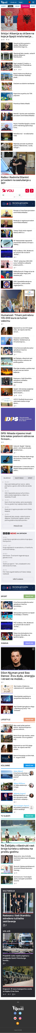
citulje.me (13, 2)
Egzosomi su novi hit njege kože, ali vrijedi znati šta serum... (22, 330)
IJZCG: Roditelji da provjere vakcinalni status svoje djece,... (23, 401)
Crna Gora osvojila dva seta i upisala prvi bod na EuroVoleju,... (23, 350)
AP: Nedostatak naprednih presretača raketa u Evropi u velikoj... (23, 242)
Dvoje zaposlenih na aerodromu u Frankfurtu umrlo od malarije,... (18, 548)
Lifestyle (5, 719)
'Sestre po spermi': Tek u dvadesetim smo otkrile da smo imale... (16, 565)
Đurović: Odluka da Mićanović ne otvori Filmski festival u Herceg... (24, 868)
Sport (4, 596)
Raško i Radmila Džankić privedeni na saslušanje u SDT (16, 180)
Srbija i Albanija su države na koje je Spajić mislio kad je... (17, 35)
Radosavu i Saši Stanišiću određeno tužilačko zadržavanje (22, 380)
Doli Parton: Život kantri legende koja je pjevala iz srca (16, 557)
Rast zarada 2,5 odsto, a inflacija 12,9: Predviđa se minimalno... (22, 65)
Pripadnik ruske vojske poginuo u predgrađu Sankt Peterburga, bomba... (16, 958)
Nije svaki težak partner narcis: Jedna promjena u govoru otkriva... (22, 727)
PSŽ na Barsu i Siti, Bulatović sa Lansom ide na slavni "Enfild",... (23, 253)
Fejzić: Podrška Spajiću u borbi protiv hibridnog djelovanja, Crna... (24, 125)
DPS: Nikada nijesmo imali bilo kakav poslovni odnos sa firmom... (17, 436)
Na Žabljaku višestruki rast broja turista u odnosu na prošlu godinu (22, 360)
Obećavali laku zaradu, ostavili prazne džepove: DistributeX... (24, 55)
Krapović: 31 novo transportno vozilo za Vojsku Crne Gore (17, 990)
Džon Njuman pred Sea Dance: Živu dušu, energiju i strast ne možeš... (18, 676)
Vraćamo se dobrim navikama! (24, 83)
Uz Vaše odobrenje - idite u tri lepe (22, 786)
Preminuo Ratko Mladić (21, 104)
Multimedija (9, 891)
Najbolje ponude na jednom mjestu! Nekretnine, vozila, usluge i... (23, 146)
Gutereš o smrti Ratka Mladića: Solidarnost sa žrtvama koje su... (21, 340)
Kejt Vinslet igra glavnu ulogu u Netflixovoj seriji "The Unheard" (24, 708)
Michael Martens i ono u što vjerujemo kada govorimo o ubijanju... (21, 797)
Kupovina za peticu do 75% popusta (22, 94)
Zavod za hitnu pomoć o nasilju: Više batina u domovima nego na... (21, 45)
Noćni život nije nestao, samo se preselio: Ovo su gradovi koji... (23, 737)
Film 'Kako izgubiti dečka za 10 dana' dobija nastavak (17, 573)
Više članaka (18, 579)
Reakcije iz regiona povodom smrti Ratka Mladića (23, 221)
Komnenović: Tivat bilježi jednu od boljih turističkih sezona (23, 879)
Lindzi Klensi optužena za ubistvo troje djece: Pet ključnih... (18, 540)
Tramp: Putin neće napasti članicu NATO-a (22, 232)
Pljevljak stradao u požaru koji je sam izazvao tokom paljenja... (24, 370)
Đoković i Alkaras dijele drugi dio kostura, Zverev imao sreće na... (23, 458)
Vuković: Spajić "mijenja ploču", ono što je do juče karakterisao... (22, 448)
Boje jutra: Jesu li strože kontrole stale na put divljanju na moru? (24, 858)
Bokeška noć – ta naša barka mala (23, 135)
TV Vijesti (5, 816)
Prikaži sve (18, 526)
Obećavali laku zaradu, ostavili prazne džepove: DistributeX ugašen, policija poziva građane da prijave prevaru (17, 518)
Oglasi (21, 2)
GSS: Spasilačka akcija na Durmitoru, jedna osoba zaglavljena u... (22, 283)
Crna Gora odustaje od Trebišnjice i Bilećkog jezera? (21, 775)
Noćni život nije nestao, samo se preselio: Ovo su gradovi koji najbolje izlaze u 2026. (18, 503)
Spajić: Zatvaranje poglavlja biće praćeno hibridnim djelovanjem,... (23, 391)
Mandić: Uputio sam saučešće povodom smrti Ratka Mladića (24, 115)
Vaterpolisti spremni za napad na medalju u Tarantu (23, 614)
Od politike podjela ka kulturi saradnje (21, 808)
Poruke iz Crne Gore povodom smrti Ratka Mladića (24, 211)
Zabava (4, 643)
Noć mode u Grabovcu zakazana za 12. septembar (23, 687)
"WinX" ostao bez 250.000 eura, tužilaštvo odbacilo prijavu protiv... (22, 263)
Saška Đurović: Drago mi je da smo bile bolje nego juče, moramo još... (23, 273)
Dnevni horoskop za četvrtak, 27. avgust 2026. (23, 756)
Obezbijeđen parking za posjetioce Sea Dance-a (22, 697)
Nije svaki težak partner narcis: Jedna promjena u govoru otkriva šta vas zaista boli (18, 486)
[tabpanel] (18, 25)
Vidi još (6, 931)
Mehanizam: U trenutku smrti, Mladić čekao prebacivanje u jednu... (24, 468)
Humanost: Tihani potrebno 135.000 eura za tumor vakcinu (17, 317)
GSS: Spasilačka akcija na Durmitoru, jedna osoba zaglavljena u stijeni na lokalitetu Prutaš (17, 495)
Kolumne (5, 765)
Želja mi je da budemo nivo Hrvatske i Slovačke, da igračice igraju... (22, 635)
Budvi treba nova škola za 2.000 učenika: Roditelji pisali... (22, 75)
